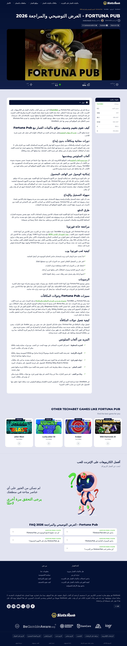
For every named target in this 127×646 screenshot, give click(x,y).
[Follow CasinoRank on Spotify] (14, 606)
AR (118, 606)
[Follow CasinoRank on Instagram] (28, 606)
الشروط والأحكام (107, 643)
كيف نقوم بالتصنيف (44, 582)
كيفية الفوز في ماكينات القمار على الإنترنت (75, 582)
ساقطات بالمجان (20, 3)
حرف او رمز (75, 575)
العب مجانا (63, 55)
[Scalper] (78, 432)
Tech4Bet (100, 104)
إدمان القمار (51, 643)
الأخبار (9, 3)
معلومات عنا (44, 571)
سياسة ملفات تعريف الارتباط (87, 643)
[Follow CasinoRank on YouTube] (18, 606)
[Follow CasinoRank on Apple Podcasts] (9, 606)
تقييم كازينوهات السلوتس (68, 133)
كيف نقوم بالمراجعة (44, 578)
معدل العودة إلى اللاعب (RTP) (58, 234)
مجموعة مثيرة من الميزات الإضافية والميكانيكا (51, 301)
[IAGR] (108, 626)
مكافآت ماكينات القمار (49, 3)
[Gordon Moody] (66, 626)
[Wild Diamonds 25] (108, 432)
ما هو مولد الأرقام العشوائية (75, 586)
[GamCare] (84, 626)
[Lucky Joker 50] (49, 432)
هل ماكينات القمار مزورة (75, 571)
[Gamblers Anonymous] (98, 626)
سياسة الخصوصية (44, 575)
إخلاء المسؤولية (67, 643)
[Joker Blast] (19, 432)
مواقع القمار (34, 3)
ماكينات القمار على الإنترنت (69, 3)
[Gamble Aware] (39, 626)
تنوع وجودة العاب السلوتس (78, 160)
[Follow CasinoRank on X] (23, 606)
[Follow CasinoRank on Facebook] (33, 606)
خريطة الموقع (19, 643)
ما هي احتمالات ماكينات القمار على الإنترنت (75, 578)
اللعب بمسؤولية (35, 643)
